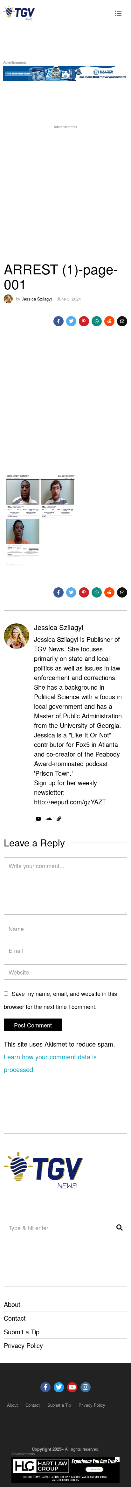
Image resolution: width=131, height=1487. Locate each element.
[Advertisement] (65, 195)
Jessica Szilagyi (37, 299)
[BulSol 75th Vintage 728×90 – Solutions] (65, 72)
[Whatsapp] (97, 321)
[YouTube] (38, 819)
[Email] (122, 321)
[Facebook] (58, 321)
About (12, 1304)
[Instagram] (85, 1387)
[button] (119, 1227)
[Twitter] (71, 321)
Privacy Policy (23, 1345)
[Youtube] (72, 1387)
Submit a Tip (21, 1331)
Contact (15, 1318)
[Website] (59, 819)
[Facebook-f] (45, 1387)
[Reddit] (109, 321)
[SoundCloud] (48, 819)
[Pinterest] (84, 321)
